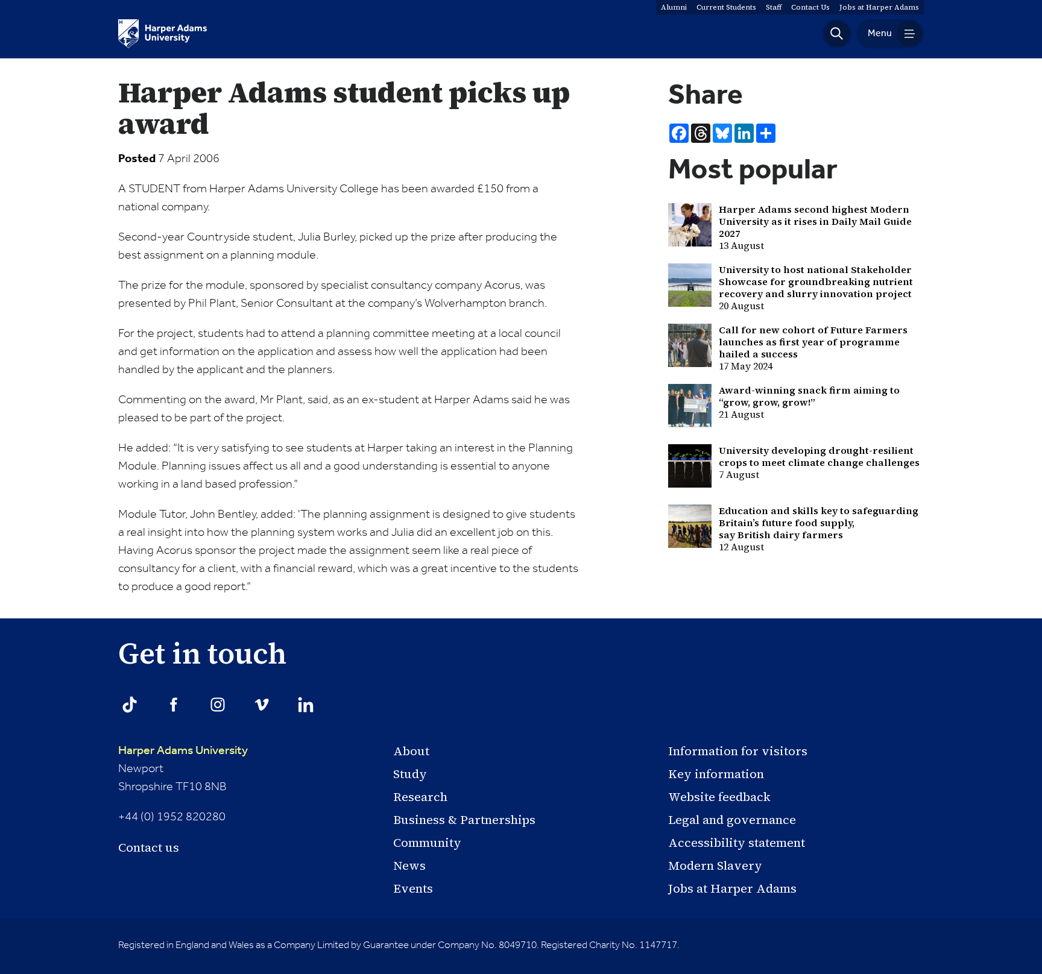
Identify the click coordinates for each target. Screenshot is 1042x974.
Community (427, 842)
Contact (810, 7)
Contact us (148, 847)
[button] (837, 33)
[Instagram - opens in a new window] (218, 704)
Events (413, 888)
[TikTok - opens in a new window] (130, 704)
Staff (774, 7)
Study (410, 773)
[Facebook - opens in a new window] (174, 704)
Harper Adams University (183, 751)
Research (420, 796)
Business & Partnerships (464, 819)
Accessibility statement (736, 842)
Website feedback (719, 796)
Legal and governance (732, 819)
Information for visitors (737, 751)
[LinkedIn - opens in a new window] (306, 704)
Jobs (879, 7)
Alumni (674, 7)
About (411, 751)
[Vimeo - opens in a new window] (262, 704)
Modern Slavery (715, 865)
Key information (716, 773)
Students (726, 7)
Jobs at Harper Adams (732, 888)
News (409, 865)
